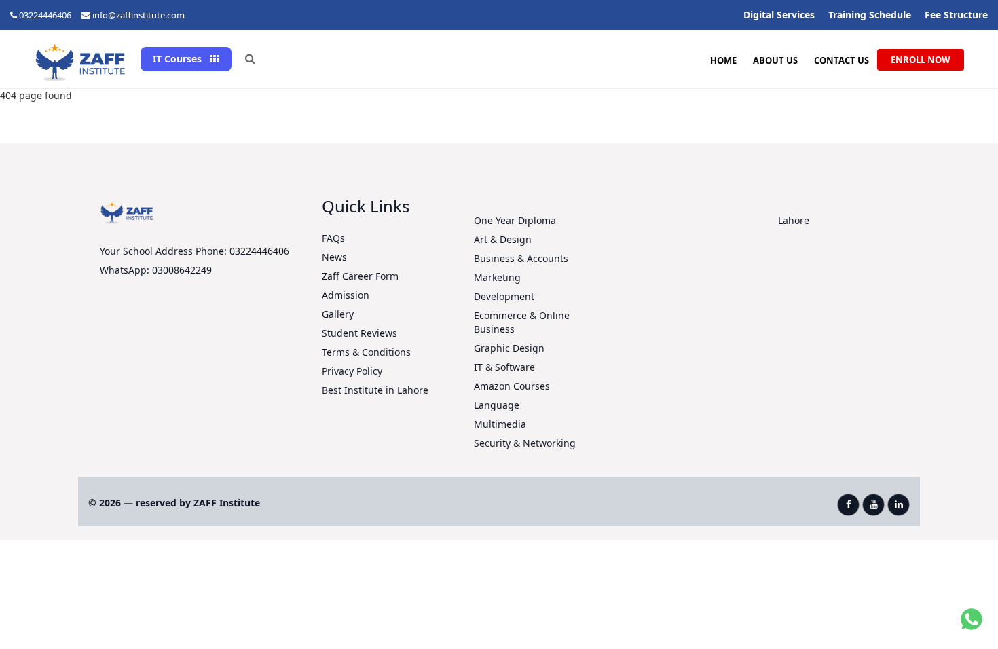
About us (775, 60)
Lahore (793, 220)
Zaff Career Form (360, 276)
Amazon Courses (512, 385)
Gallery (338, 314)
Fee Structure (956, 14)
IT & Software (504, 366)
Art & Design (503, 239)
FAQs (333, 237)
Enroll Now (920, 60)
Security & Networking (525, 443)
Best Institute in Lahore (375, 390)
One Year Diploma (515, 220)
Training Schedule (869, 14)
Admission (345, 295)
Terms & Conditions (366, 352)
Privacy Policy (352, 371)
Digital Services (779, 14)
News (334, 257)
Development (504, 296)
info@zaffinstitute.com (138, 15)
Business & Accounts (521, 258)
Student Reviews (359, 333)
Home (723, 60)
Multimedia (500, 424)
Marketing (497, 277)
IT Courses (178, 58)
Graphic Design (509, 347)
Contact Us (841, 60)
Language (496, 404)
